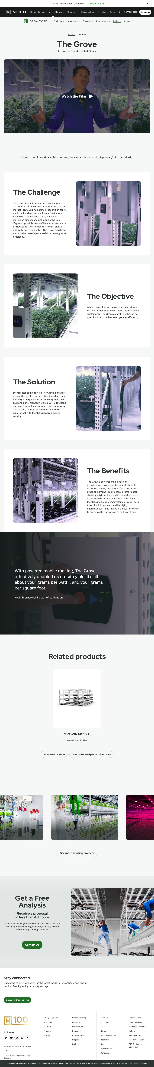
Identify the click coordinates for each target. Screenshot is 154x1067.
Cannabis (87, 21)
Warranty (104, 1040)
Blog (104, 12)
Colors (132, 1031)
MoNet (28, 1046)
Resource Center (89, 12)
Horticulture (72, 21)
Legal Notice (19, 1046)
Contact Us (145, 12)
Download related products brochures (91, 754)
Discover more (96, 3)
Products (58, 21)
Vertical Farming (56, 12)
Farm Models (102, 21)
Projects (117, 21)
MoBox (6, 1050)
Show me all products (54, 754)
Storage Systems (37, 12)
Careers (103, 1031)
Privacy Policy (8, 1046)
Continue (143, 1063)
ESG (102, 1027)
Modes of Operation (138, 1027)
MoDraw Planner (136, 1040)
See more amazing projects (77, 853)
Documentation (135, 1022)
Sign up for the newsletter (17, 1000)
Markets (47, 1027)
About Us (71, 12)
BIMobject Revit (136, 1035)
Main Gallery (106, 1048)
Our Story (104, 1022)
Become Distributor (109, 1035)
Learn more (133, 1063)
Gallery (113, 12)
